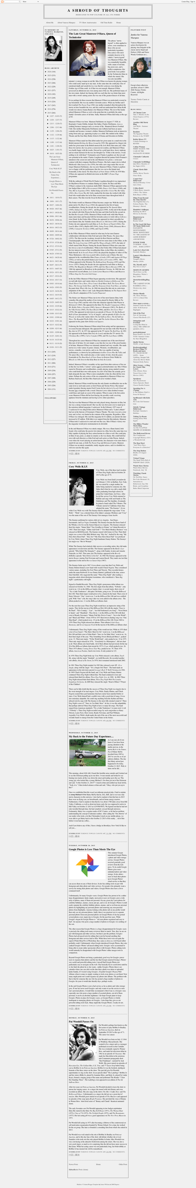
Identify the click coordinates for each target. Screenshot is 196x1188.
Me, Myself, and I (140, 264)
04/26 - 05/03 (55, 287)
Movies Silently (139, 293)
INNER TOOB (139, 242)
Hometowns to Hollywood (138, 218)
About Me (49, 22)
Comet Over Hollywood (137, 179)
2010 (50, 366)
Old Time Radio (106, 22)
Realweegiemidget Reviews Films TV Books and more (140, 349)
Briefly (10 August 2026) (139, 453)
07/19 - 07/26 (55, 242)
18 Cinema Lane (139, 112)
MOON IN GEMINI (141, 270)
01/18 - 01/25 (55, 339)
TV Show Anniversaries (88, 22)
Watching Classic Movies (139, 474)
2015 (50, 113)
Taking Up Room (140, 416)
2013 (50, 355)
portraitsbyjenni (139, 332)
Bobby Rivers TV (140, 139)
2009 (50, 370)
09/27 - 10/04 (55, 205)
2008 (50, 374)
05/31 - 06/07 (55, 268)
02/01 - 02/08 (55, 332)
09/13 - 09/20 (55, 212)
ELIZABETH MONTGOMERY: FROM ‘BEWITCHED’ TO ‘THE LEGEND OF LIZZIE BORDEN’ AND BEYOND (141, 233)
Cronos (135, 158)
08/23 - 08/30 (55, 223)
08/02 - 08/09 (55, 235)
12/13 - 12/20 (55, 123)
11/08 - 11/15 (55, 142)
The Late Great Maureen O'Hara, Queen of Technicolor (92, 35)
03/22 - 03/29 (55, 306)
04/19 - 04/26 (55, 291)
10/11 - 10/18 (55, 197)
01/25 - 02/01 (55, 336)
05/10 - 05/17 (55, 280)
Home (118, 22)
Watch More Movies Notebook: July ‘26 (140, 469)
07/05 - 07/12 (55, 250)
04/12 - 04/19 (55, 294)
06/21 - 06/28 (55, 257)
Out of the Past (139, 313)
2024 (50, 79)
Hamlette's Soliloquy (141, 209)
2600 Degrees (115, 1184)
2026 (50, 71)
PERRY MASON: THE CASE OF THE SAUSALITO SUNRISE (141, 151)
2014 (50, 351)
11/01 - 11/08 (55, 146)
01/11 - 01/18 (55, 343)
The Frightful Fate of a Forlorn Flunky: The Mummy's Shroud (141, 203)
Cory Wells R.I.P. (55, 168)
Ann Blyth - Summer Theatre (140, 127)
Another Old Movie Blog (140, 123)
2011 (50, 363)
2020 (50, 94)
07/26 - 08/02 (55, 238)
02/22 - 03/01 (55, 321)
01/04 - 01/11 (55, 347)
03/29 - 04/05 (55, 302)
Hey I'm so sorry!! (139, 266)
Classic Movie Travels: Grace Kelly (141, 174)
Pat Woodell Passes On (81, 1021)
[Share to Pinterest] (78, 453)
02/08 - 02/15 (55, 328)
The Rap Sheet (139, 443)
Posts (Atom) (83, 1169)
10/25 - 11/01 (55, 149)
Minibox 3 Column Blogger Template (88, 1184)
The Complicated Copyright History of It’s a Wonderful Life (142, 437)
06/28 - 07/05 (55, 253)
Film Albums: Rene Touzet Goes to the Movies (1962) (140, 373)
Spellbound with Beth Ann (141, 398)
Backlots (136, 131)
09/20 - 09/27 (55, 208)
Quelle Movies (138, 342)
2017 (50, 105)
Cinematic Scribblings (141, 161)
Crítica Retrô (138, 188)
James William (105, 1184)
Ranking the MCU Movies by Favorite (140, 212)
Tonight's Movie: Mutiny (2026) (139, 260)
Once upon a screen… (141, 303)
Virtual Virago (139, 458)
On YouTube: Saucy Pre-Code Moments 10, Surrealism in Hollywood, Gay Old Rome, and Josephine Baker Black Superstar (141, 482)
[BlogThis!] (72, 453)
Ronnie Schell (138, 221)
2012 (50, 359)
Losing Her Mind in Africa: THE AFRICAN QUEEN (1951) (141, 326)
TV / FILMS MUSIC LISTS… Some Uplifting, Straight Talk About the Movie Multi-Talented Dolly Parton (141, 357)
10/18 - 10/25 (55, 153)
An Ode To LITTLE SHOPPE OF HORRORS (141, 429)
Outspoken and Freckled (139, 321)
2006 (50, 381)
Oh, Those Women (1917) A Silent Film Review (140, 297)
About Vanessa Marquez (66, 22)
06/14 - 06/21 (55, 261)
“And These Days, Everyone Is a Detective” (142, 446)
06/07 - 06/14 (55, 265)
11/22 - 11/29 (55, 134)
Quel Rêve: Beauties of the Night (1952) (141, 165)
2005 (50, 385)
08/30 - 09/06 (55, 220)
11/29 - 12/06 (55, 131)
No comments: (119, 451)
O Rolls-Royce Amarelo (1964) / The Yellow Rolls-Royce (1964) (141, 192)
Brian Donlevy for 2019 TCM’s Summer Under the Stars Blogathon (141, 336)
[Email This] (70, 453)
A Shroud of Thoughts (98, 10)
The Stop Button (139, 450)
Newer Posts (73, 1164)
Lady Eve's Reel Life (141, 250)
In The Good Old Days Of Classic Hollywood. (142, 225)
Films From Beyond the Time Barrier (140, 198)
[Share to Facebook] (76, 453)
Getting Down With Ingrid (140, 419)
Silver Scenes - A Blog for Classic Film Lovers (141, 367)
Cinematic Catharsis (141, 156)
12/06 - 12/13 (55, 127)
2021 (50, 90)
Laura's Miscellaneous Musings (141, 256)
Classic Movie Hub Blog (140, 170)
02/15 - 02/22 (55, 324)
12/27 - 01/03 (55, 116)
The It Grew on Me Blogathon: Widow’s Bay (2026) (140, 274)
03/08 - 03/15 (55, 313)
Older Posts (123, 1164)
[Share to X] (74, 453)
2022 (50, 86)
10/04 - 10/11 (55, 201)
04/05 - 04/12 (55, 298)
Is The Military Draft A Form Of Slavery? (141, 393)
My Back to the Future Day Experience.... (55, 175)
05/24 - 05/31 (55, 272)
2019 (50, 98)
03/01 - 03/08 (55, 317)
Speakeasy (137, 378)
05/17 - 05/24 (55, 276)
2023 (50, 83)
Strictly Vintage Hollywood (139, 408)
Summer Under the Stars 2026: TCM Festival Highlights (141, 307)
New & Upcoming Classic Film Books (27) (141, 316)
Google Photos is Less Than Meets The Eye (56, 184)
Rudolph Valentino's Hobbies (140, 412)
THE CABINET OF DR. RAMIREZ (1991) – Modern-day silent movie (141, 286)
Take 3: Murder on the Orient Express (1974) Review (141, 116)
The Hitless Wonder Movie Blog (140, 425)
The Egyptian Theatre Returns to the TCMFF (141, 134)
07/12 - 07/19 (55, 246)
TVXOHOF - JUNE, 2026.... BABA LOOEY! (141, 245)
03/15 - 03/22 (55, 309)
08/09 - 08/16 (55, 231)
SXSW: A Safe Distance (141, 344)
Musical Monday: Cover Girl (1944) (141, 183)
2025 (50, 75)
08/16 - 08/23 (55, 227)
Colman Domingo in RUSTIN (140, 142)
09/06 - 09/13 (55, 216)
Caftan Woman (139, 146)
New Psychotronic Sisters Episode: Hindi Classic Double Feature (141, 382)
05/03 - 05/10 (55, 283)
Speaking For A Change (139, 389)
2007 (50, 378)
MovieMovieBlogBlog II (141, 280)
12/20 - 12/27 (55, 120)
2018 (50, 101)
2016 (50, 109)
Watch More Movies (141, 465)
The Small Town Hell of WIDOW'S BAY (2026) (141, 461)
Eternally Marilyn (139, 252)
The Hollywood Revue (141, 433)
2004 (50, 389)
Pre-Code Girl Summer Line (141, 402)
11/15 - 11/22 (55, 138)
